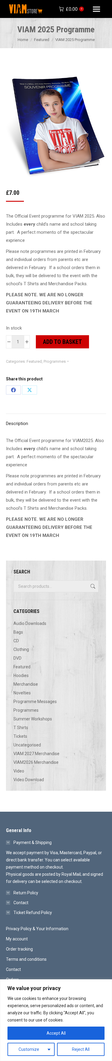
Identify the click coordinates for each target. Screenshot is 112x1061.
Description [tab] (17, 423)
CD (16, 640)
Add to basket (62, 341)
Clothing (21, 649)
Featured (34, 361)
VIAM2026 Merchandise (36, 762)
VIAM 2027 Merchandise (36, 753)
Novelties (22, 692)
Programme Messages (35, 701)
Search (92, 586)
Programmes (55, 361)
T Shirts (20, 727)
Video (18, 771)
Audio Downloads (29, 623)
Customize (29, 1049)
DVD (17, 658)
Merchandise (25, 684)
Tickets (20, 736)
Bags (18, 632)
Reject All (81, 1049)
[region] (56, 1020)
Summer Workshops (32, 719)
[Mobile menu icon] (96, 9)
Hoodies (21, 675)
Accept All (56, 1033)
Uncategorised (27, 745)
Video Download (28, 779)
